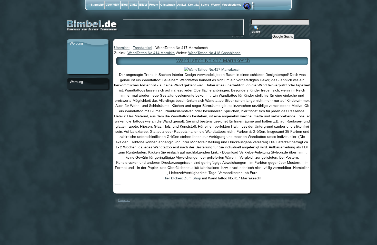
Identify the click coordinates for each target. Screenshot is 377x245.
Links (133, 4)
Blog (124, 4)
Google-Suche (282, 36)
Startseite (97, 4)
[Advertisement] (87, 60)
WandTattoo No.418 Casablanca (214, 53)
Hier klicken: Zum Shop (182, 178)
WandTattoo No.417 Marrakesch (213, 60)
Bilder (143, 4)
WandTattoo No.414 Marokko (151, 53)
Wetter (215, 4)
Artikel (181, 4)
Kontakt (193, 4)
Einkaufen (124, 200)
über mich (112, 4)
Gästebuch (168, 4)
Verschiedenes (231, 4)
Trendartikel (142, 48)
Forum (153, 4)
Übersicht (122, 48)
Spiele (205, 4)
